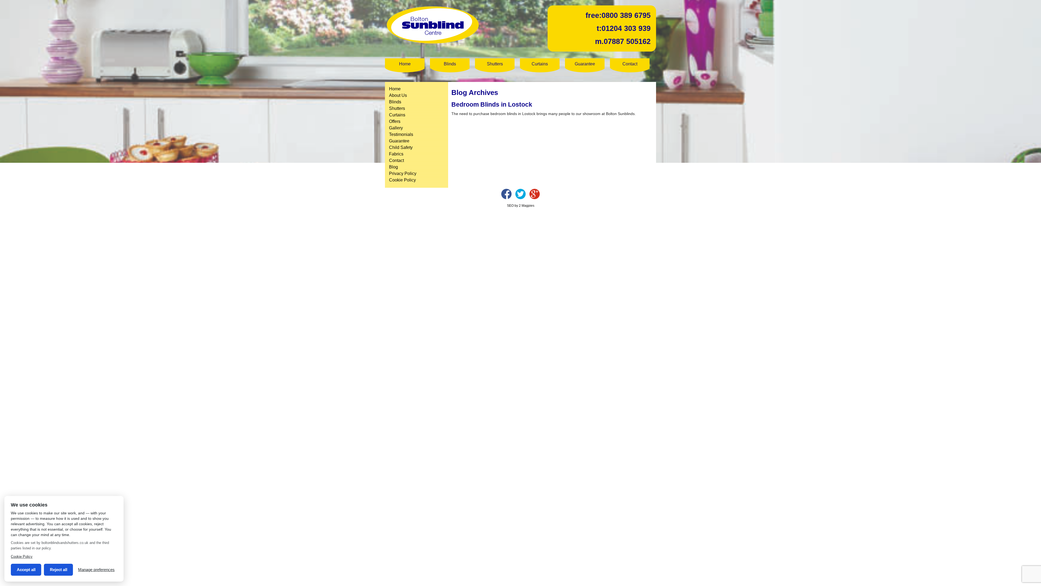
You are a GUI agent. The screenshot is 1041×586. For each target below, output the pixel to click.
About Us (398, 95)
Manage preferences (96, 569)
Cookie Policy (402, 180)
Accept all (26, 569)
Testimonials (401, 134)
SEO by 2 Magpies (520, 206)
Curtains (540, 64)
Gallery (396, 128)
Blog (393, 167)
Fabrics (396, 154)
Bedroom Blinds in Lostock (491, 104)
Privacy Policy (402, 173)
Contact (629, 64)
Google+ (534, 194)
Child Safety (401, 147)
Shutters (495, 64)
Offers (394, 121)
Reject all (58, 569)
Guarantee (585, 64)
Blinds (450, 64)
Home (405, 64)
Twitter (520, 194)
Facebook (506, 194)
